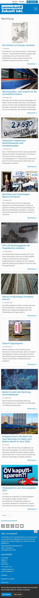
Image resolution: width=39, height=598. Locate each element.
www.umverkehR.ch (7, 571)
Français (21, 2)
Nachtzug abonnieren (10, 521)
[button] (3, 526)
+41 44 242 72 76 (6, 567)
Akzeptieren (6, 594)
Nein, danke (18, 594)
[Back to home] (12, 9)
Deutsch (15, 2)
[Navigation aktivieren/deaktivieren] (36, 9)
